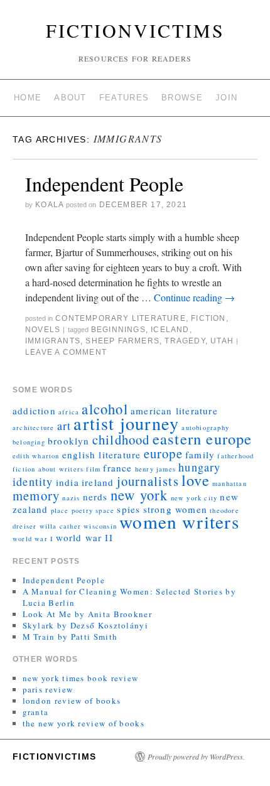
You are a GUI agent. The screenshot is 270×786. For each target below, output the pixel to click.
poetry (82, 510)
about (70, 97)
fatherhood (235, 455)
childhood (121, 439)
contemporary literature (120, 318)
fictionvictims (135, 30)
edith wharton (36, 455)
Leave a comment (66, 352)
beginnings (118, 329)
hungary (199, 467)
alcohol (104, 408)
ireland (98, 482)
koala (49, 204)
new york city (194, 497)
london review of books (72, 700)
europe (163, 453)
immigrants (52, 340)
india (67, 482)
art (64, 425)
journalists (148, 481)
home (27, 97)
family (200, 454)
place (60, 510)
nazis (71, 497)
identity (33, 481)
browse (182, 97)
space (104, 510)
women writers (179, 521)
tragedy (185, 340)
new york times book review (81, 678)
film (93, 469)
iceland (170, 329)
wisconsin (100, 526)
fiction (208, 318)
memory (36, 495)
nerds (95, 496)
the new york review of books (83, 723)
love (195, 480)
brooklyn (69, 440)
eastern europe (202, 438)
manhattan (229, 483)
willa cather (60, 526)
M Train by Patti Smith (70, 636)
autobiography (205, 427)
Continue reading (194, 297)
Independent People (104, 183)
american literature (174, 410)
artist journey (126, 423)
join (226, 97)
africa (68, 411)
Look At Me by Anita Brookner (87, 614)
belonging (29, 442)
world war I (33, 538)
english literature (101, 454)
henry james (155, 469)
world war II (84, 537)
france (117, 467)
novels (42, 329)
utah (222, 340)
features (124, 97)
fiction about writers (48, 469)
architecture (33, 427)
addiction (34, 410)
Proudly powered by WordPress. (196, 756)
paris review (48, 689)
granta (36, 712)
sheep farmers (122, 340)
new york (139, 494)
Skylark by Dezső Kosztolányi (85, 625)
